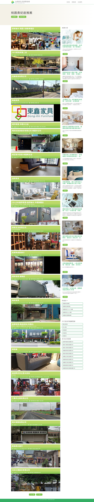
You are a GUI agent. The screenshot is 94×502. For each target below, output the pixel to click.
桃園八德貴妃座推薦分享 (68, 344)
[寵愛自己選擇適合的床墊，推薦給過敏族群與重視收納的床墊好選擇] (72, 124)
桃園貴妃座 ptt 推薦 (67, 312)
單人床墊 (65, 327)
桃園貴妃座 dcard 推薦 (68, 309)
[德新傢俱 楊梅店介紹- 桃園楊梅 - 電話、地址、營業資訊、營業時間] (35, 277)
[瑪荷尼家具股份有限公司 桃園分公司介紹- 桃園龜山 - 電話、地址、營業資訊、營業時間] (35, 131)
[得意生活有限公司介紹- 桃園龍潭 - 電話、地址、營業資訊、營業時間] (35, 229)
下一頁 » (39, 494)
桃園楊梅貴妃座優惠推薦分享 (69, 368)
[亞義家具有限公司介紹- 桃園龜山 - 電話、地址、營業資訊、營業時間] (35, 77)
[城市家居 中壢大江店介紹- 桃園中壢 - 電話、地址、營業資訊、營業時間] (35, 125)
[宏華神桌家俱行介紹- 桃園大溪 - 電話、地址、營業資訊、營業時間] (35, 253)
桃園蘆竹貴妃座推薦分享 (68, 362)
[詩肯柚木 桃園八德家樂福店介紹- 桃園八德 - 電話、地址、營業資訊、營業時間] (35, 29)
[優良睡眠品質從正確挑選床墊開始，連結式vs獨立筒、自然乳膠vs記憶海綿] (72, 234)
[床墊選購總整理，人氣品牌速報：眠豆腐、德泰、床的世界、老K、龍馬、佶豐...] (72, 261)
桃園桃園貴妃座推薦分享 (68, 365)
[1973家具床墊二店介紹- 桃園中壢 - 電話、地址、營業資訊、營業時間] (35, 53)
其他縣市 (14, 16)
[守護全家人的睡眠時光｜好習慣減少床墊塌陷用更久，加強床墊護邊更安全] (72, 151)
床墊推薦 (65, 330)
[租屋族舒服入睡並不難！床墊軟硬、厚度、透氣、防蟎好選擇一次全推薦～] (72, 70)
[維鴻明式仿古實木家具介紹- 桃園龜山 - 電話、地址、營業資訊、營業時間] (35, 374)
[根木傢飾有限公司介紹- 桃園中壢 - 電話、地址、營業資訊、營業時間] (35, 423)
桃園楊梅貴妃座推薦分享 (68, 359)
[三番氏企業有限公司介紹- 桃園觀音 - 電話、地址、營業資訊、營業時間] (35, 399)
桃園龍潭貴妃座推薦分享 (68, 350)
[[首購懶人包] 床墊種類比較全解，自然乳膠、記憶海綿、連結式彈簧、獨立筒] (72, 97)
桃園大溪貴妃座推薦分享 (68, 347)
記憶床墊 (65, 333)
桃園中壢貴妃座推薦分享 (68, 353)
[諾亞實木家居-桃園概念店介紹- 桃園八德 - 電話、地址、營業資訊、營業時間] (35, 155)
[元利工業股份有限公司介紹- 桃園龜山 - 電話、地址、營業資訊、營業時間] (35, 471)
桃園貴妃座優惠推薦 (67, 315)
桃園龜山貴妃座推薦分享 (68, 356)
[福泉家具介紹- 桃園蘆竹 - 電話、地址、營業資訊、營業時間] (35, 301)
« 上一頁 (32, 494)
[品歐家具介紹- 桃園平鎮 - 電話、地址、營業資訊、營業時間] (35, 179)
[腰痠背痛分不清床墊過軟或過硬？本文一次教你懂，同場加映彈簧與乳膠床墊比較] (72, 206)
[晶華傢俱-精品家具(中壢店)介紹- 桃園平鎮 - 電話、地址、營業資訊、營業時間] (35, 326)
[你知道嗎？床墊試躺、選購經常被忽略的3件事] (72, 287)
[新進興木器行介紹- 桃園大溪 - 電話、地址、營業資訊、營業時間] (35, 447)
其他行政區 (22, 16)
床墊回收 (65, 336)
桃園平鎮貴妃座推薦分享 (68, 341)
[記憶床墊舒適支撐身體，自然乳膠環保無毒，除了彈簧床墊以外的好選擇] (72, 43)
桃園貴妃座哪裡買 (66, 306)
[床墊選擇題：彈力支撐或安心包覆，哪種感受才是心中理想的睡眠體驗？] (72, 179)
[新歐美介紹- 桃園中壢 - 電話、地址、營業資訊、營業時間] (35, 350)
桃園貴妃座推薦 (66, 303)
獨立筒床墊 (65, 324)
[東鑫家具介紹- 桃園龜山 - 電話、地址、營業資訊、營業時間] (35, 101)
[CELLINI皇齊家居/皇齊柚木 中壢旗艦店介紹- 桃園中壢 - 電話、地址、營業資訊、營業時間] (35, 204)
